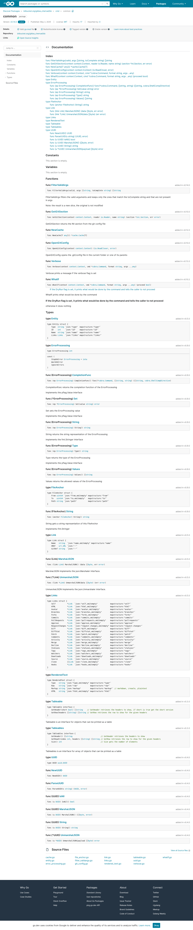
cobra (95, 267)
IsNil (61, 796)
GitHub (156, 897)
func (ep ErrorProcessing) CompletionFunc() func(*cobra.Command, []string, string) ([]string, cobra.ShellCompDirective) (110, 85)
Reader (107, 217)
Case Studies (25, 897)
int (59, 330)
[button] (18, 29)
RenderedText (59, 674)
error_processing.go (56, 863)
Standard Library (94, 892)
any (65, 235)
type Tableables (53, 127)
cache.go (50, 857)
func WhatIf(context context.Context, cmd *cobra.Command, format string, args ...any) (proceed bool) (97, 76)
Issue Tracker (125, 901)
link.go (107, 857)
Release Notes (126, 905)
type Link (50, 108)
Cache (81, 235)
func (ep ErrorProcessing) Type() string (69, 95)
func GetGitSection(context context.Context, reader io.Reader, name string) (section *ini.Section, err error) (99, 63)
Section (144, 217)
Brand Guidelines (127, 909)
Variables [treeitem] (11, 69)
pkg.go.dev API (93, 905)
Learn (132, 3)
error (157, 217)
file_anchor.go (82, 857)
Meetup (156, 909)
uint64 (60, 496)
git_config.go (81, 863)
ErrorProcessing (60, 345)
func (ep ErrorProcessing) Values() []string (71, 98)
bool (148, 285)
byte (90, 564)
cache (75, 235)
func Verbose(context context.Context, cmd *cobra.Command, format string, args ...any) (90, 73)
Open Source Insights (28, 38)
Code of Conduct (127, 913)
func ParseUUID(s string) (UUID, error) (69, 136)
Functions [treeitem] (11, 73)
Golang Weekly (159, 913)
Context (87, 217)
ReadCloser (103, 248)
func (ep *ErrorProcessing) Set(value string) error (74, 89)
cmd (57, 11)
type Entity (51, 79)
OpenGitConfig (60, 242)
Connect (158, 887)
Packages (161, 3)
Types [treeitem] (9, 77)
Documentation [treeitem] (13, 55)
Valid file (27, 29)
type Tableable (53, 123)
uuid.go (137, 860)
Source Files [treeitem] (12, 83)
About (123, 887)
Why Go (117, 3)
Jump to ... (10, 48)
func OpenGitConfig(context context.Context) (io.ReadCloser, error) (80, 70)
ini (138, 217)
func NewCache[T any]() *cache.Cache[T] (66, 66)
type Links (51, 117)
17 (78, 22)
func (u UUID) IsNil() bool (62, 139)
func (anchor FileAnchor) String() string (69, 104)
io (102, 217)
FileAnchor (57, 487)
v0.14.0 (10, 22)
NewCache (57, 230)
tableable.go (139, 857)
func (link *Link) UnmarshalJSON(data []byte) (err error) (78, 114)
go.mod (27, 29)
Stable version (101, 29)
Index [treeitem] (9, 60)
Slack (155, 901)
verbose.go (139, 863)
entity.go (50, 860)
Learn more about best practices (128, 29)
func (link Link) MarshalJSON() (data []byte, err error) (76, 111)
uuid (60, 763)
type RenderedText (55, 120)
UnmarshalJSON (69, 577)
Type (75, 445)
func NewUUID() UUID (61, 133)
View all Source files (179, 850)
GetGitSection (59, 211)
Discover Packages (11, 11)
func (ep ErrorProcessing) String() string (70, 92)
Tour (55, 897)
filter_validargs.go (84, 860)
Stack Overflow (60, 901)
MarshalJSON (66, 559)
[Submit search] (107, 3)
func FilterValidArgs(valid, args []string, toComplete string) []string (79, 60)
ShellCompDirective (160, 381)
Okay (156, 925)
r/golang (156, 905)
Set (75, 398)
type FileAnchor (53, 101)
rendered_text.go (112, 863)
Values (76, 469)
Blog (122, 897)
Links (60, 335)
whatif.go (167, 857)
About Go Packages (95, 901)
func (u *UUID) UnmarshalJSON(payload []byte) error (76, 149)
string (87, 190)
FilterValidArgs (59, 185)
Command (102, 267)
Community (178, 3)
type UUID (51, 130)
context (79, 217)
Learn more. (145, 925)
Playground (58, 892)
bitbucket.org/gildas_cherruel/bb (38, 11)
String (75, 422)
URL (64, 546)
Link (53, 535)
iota (85, 359)
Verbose (56, 261)
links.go (108, 860)
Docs (144, 3)
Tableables (57, 728)
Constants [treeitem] (11, 64)
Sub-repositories (94, 897)
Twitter (156, 892)
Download (124, 892)
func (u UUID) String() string (64, 145)
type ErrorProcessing (56, 82)
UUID (54, 757)
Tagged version (79, 29)
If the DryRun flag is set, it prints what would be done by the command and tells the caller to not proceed (102, 289)
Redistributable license (53, 29)
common (67, 11)
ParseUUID (57, 783)
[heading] (11, 4)
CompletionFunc (81, 375)
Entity (54, 318)
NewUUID (56, 770)
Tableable (56, 701)
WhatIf (55, 279)
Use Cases (24, 892)
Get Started (59, 887)
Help (55, 905)
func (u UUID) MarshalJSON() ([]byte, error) (71, 142)
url (60, 546)
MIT (65, 22)
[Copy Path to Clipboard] (73, 11)
